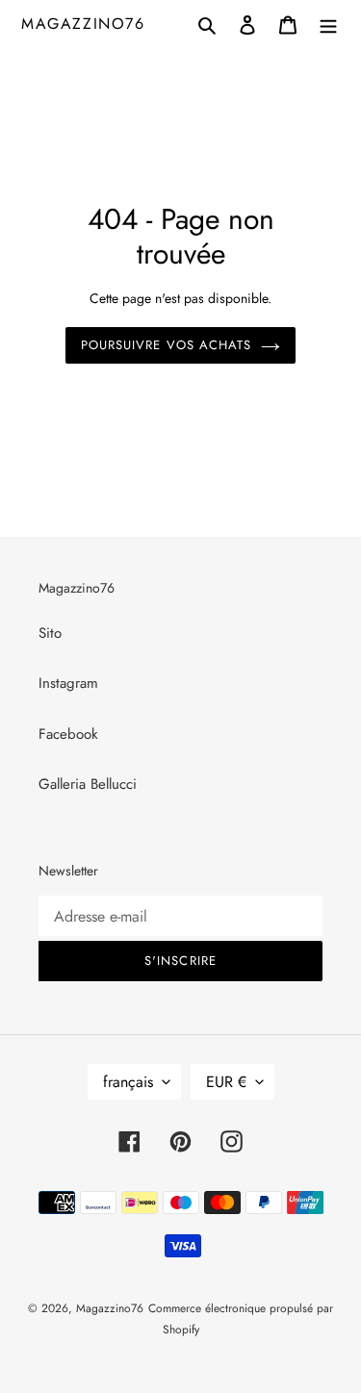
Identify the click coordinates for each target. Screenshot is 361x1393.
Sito (50, 633)
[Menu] (328, 23)
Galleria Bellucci (88, 784)
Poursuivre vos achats (166, 345)
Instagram (68, 683)
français (128, 1082)
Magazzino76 (83, 23)
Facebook (68, 734)
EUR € (226, 1082)
